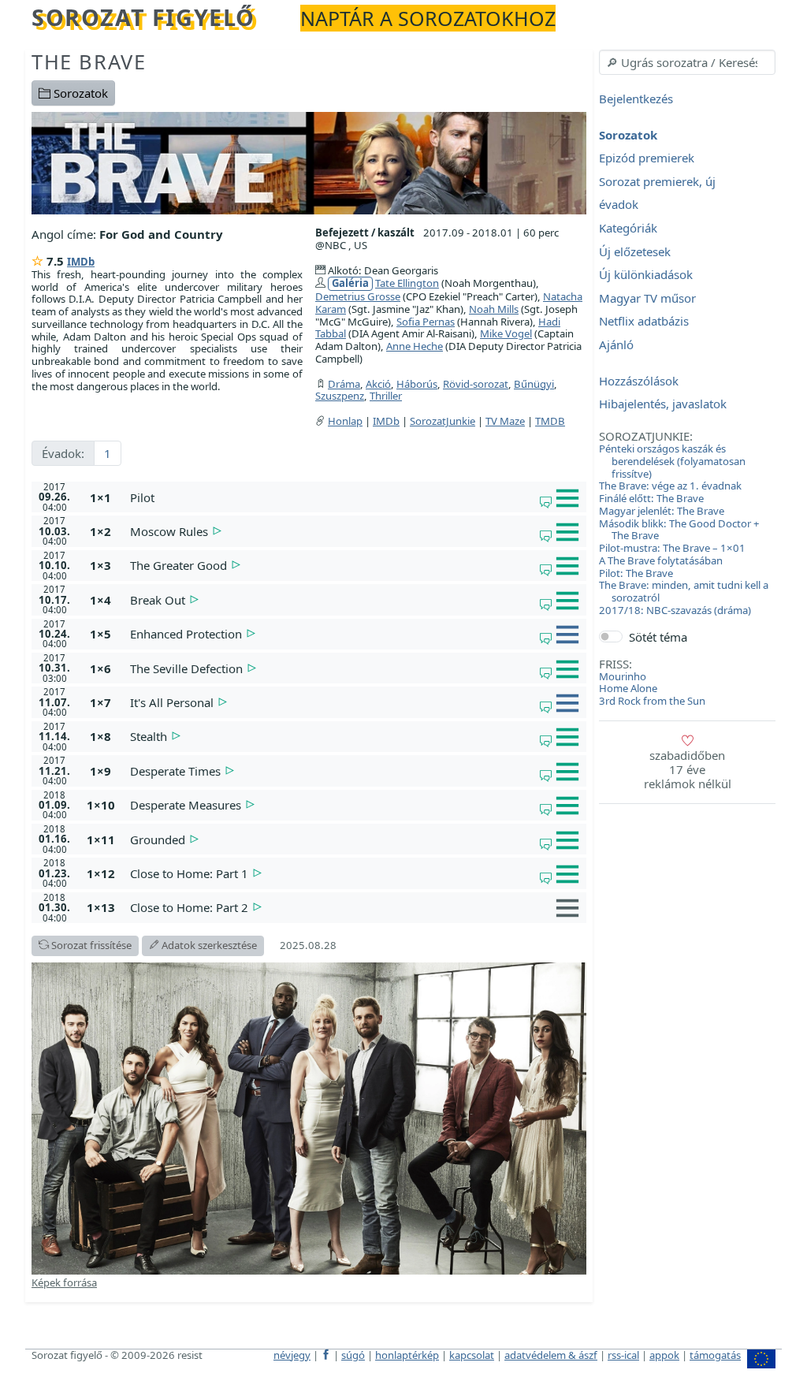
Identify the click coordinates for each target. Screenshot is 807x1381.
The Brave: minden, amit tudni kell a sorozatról (683, 591)
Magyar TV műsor (647, 298)
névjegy (292, 1355)
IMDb (81, 262)
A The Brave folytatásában (661, 560)
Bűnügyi (534, 384)
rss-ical (623, 1355)
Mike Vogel (506, 333)
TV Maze (505, 421)
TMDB (550, 421)
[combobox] (687, 62)
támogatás (715, 1355)
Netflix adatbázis (644, 321)
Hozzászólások (639, 381)
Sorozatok (79, 93)
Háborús (416, 384)
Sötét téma (658, 637)
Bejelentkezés (636, 98)
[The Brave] (309, 161)
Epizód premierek (646, 158)
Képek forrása (64, 1282)
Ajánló (616, 344)
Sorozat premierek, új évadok (657, 193)
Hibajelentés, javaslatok (663, 404)
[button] (355, 497)
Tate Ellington (407, 283)
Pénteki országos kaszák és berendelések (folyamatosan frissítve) (672, 461)
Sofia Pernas (425, 322)
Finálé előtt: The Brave (651, 498)
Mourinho (622, 676)
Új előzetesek (635, 251)
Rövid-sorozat (475, 384)
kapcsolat (471, 1355)
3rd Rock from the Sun (652, 701)
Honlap (345, 421)
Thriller (386, 396)
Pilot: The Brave (636, 573)
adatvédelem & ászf (550, 1355)
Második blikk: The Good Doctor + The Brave (679, 529)
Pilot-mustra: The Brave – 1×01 (672, 548)
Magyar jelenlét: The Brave (661, 511)
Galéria (350, 283)
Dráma (344, 384)
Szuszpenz (339, 396)
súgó (353, 1355)
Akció (378, 384)
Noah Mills (494, 309)
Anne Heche (414, 346)
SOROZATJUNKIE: (646, 436)
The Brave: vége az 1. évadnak (670, 485)
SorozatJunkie (442, 421)
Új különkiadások (646, 275)
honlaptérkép (407, 1355)
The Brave (89, 61)
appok (664, 1355)
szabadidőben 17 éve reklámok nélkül (687, 769)
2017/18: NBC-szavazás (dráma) (675, 610)
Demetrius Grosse (357, 296)
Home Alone (628, 688)
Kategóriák (628, 228)
